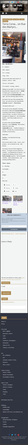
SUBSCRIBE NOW (14, 229)
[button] (14, 215)
